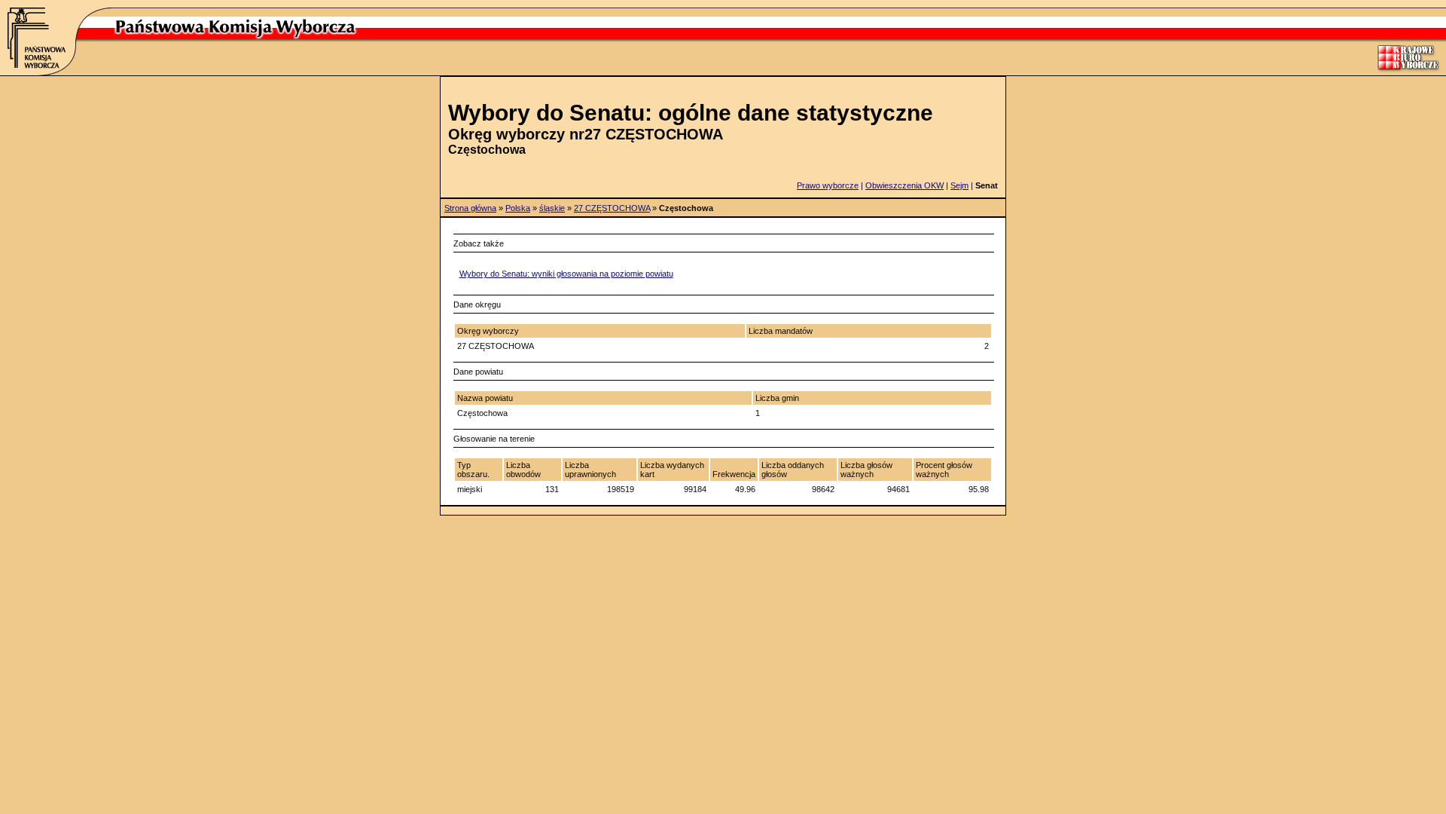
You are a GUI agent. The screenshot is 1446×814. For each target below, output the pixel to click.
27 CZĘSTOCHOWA (612, 208)
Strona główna (470, 208)
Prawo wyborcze (828, 185)
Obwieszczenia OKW (904, 185)
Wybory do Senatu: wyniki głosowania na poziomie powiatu (566, 273)
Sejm (959, 185)
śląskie (552, 208)
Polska (517, 208)
